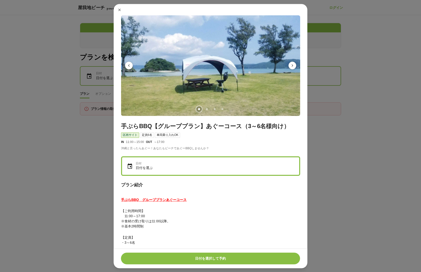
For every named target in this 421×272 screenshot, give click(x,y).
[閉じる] (120, 10)
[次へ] (292, 65)
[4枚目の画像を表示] (222, 109)
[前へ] (129, 65)
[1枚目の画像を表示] (199, 109)
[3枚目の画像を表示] (214, 109)
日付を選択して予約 (210, 258)
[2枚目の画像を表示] (207, 109)
